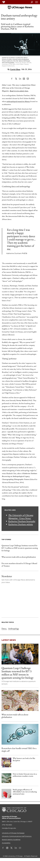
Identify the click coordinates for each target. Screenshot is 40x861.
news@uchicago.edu (9, 828)
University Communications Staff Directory (17, 836)
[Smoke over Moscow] (6, 778)
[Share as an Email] (24, 79)
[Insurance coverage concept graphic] (6, 794)
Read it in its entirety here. (19, 91)
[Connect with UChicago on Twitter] (11, 848)
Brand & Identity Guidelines (11, 839)
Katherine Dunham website (20, 524)
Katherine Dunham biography (21, 521)
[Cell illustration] (20, 734)
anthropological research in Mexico (18, 101)
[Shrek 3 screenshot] (6, 762)
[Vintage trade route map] (20, 700)
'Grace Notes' (20, 517)
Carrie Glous (15, 69)
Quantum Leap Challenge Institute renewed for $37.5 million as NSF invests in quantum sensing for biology (20, 548)
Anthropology (13, 628)
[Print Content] (28, 79)
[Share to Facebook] (12, 79)
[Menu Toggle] (36, 2)
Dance (4, 628)
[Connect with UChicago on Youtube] (20, 848)
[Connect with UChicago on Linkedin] (16, 848)
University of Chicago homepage (13, 833)
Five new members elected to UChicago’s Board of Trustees (19, 564)
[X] (16, 79)
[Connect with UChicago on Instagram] (7, 848)
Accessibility (6, 843)
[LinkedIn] (20, 79)
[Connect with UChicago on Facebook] (3, 848)
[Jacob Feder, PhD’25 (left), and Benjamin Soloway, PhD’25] (20, 654)
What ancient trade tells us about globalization (19, 557)
